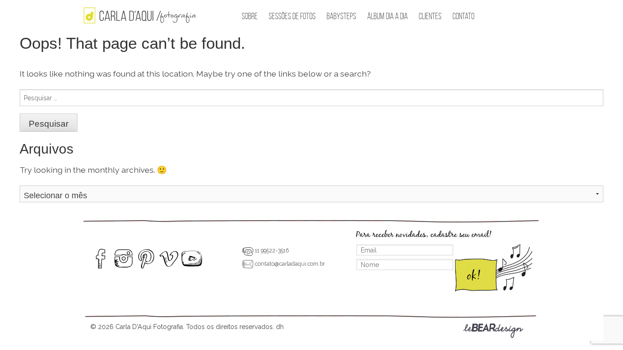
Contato (463, 16)
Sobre (250, 16)
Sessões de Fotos (292, 16)
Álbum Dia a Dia (387, 16)
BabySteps (341, 16)
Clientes (430, 16)
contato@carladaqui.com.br (289, 263)
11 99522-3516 (271, 250)
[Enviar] (492, 269)
